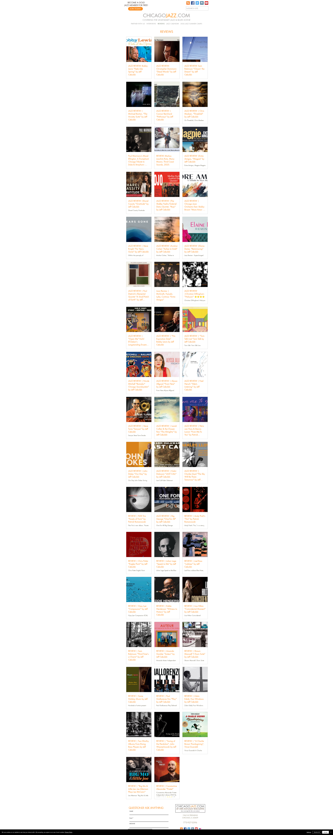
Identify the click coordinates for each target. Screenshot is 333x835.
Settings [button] (309, 832)
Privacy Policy (68, 832)
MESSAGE (132, 823)
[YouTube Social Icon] (206, 3)
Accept (325, 832)
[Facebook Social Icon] (192, 3)
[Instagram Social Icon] (202, 3)
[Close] (331, 832)
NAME (131, 811)
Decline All (317, 832)
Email (130, 818)
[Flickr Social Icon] (200, 828)
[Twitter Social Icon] (197, 3)
